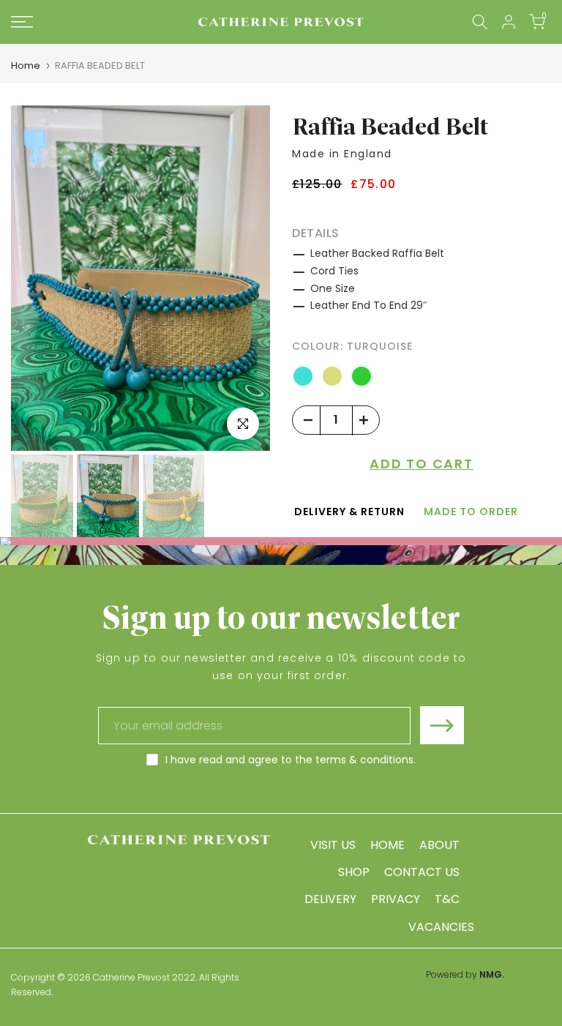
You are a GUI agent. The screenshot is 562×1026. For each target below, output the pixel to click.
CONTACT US (422, 872)
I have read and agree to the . (290, 759)
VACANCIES (441, 926)
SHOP (354, 872)
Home (25, 65)
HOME (387, 844)
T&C (447, 899)
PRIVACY (395, 899)
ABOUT (439, 844)
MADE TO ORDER (471, 511)
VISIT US (333, 844)
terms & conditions (364, 759)
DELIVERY (330, 899)
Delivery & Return (349, 511)
